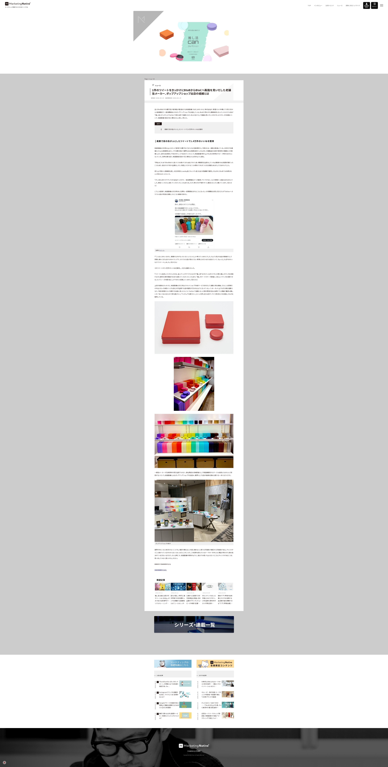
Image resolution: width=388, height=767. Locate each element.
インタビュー (318, 5)
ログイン (374, 6)
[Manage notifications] (4, 762)
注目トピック (330, 5)
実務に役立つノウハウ (353, 5)
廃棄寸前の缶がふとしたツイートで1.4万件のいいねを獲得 (183, 129)
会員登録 (366, 6)
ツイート (162, 250)
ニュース (339, 5)
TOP (309, 5)
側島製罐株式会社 (161, 570)
